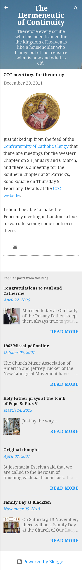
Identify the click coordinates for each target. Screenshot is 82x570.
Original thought (21, 449)
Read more (64, 331)
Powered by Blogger (43, 561)
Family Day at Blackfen (27, 502)
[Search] (76, 9)
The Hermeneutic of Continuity (41, 15)
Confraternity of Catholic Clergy (35, 146)
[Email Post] (14, 248)
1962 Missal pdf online (26, 346)
